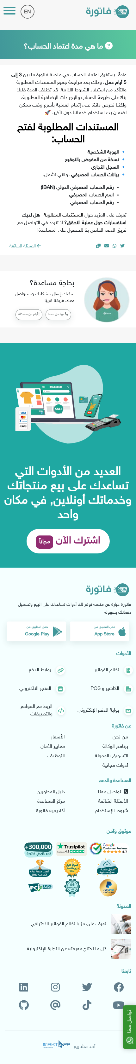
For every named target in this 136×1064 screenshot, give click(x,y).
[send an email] (106, 246)
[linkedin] (23, 988)
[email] (55, 1006)
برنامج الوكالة (115, 747)
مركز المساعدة (51, 802)
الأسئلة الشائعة (113, 802)
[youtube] (118, 1006)
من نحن (120, 737)
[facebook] (119, 988)
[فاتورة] (107, 12)
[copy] (98, 246)
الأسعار (58, 737)
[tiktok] (87, 1006)
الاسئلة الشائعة (23, 246)
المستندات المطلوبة (63, 215)
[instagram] (55, 988)
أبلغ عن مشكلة (28, 314)
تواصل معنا (56, 314)
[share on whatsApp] (114, 246)
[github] (24, 1006)
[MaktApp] (56, 1044)
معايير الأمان (52, 747)
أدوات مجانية (115, 766)
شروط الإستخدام (111, 811)
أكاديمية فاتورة (50, 811)
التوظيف (56, 756)
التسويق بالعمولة (111, 756)
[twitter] (87, 988)
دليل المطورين (51, 792)
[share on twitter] (122, 246)
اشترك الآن (69, 541)
